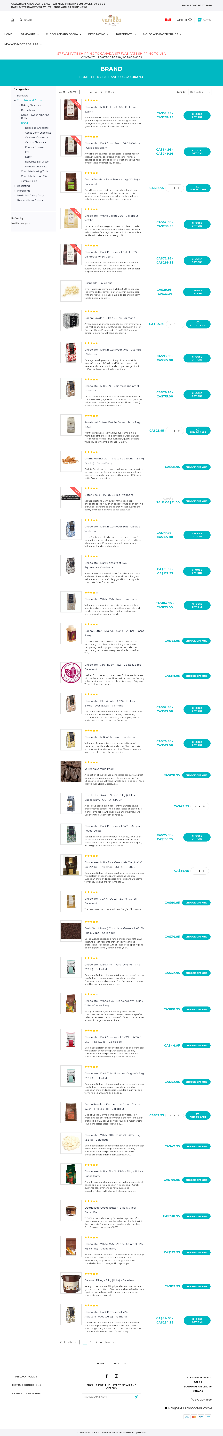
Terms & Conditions (26, 1385)
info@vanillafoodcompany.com (190, 1408)
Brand (24, 122)
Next (108, 91)
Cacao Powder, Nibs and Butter (35, 116)
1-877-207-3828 (202, 5)
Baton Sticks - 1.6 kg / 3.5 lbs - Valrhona (109, 494)
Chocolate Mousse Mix (34, 176)
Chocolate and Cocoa (62, 34)
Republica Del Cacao (37, 161)
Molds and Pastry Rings (160, 34)
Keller (28, 156)
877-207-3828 (203, 1399)
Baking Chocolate (31, 105)
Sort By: (181, 92)
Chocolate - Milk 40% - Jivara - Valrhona (110, 737)
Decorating (96, 34)
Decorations (28, 110)
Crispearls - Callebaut (98, 282)
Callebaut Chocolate (36, 137)
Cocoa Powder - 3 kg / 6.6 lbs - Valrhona (110, 317)
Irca (27, 152)
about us (119, 1363)
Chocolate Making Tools (34, 171)
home (100, 1363)
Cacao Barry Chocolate (38, 132)
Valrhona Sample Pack (99, 768)
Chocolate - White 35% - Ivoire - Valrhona (111, 599)
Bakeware (28, 34)
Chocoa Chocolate (35, 147)
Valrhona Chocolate (36, 166)
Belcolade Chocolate (37, 127)
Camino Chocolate (35, 142)
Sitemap (141, 1432)
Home (8, 34)
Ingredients (124, 34)
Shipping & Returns (26, 1393)
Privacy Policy (26, 1376)
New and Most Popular (21, 44)
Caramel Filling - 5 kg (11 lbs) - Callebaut (110, 1280)
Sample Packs (29, 181)
